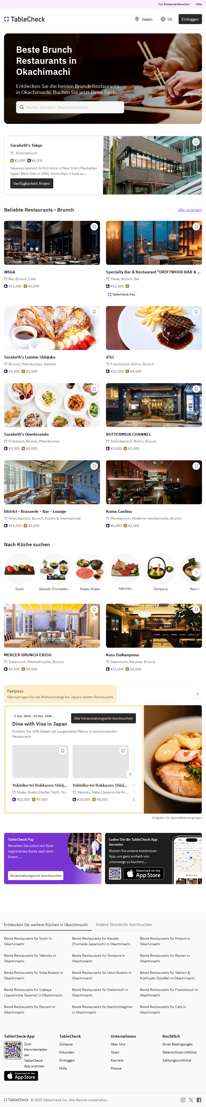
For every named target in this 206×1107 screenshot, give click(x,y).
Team (115, 1052)
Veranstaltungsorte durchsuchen (36, 875)
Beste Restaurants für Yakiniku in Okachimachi (30, 958)
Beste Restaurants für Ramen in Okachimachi (165, 958)
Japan (146, 19)
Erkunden (66, 1052)
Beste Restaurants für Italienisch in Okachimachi (100, 992)
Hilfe (199, 4)
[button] (22, 279)
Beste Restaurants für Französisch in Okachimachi (169, 992)
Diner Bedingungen (178, 1044)
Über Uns (118, 1044)
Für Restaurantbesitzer (174, 4)
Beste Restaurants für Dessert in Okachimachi (29, 1009)
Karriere (117, 1060)
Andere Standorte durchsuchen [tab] (124, 924)
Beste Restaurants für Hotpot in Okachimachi (165, 941)
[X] (191, 1100)
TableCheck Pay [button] (123, 294)
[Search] (21, 107)
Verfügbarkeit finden (31, 183)
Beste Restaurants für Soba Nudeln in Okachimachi (33, 975)
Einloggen (190, 19)
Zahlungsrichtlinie (177, 1060)
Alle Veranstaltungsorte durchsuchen (103, 718)
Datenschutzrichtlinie (180, 1052)
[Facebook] (199, 1100)
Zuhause (66, 1044)
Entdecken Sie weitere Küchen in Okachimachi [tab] (46, 924)
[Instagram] (183, 1100)
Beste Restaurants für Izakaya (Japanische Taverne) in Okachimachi (33, 992)
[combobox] (70, 107)
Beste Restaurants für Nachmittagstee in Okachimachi (102, 1009)
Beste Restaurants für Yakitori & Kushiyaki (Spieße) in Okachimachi (167, 975)
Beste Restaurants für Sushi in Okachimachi (28, 941)
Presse (116, 1068)
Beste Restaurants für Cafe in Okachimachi (163, 1009)
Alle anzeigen (190, 209)
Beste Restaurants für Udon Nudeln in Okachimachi (102, 975)
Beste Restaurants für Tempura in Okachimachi (98, 958)
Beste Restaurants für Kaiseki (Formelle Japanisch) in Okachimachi (101, 941)
